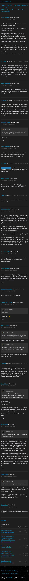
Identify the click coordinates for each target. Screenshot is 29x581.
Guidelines (14, 570)
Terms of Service (5, 573)
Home (2, 570)
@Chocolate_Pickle (6, 168)
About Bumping (5, 546)
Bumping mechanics (6, 530)
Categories (8, 570)
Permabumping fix (6, 561)
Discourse (9, 577)
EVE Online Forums (6, 1)
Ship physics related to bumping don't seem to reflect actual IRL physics (8, 538)
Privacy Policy (14, 573)
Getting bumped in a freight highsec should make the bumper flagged (8, 553)
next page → (4, 520)
